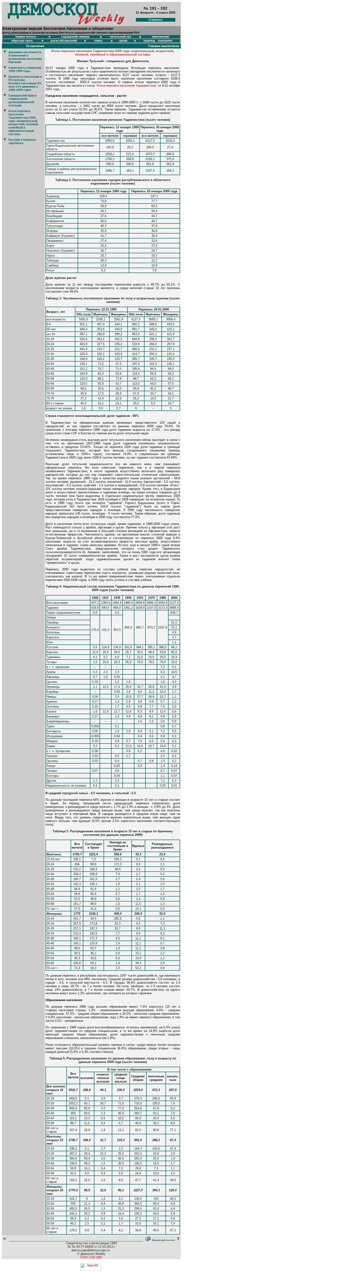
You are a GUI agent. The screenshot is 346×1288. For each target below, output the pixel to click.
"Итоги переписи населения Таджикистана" (126, 85)
